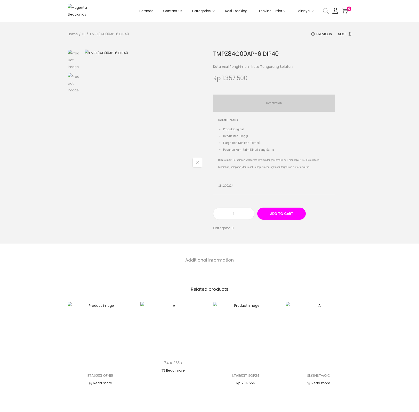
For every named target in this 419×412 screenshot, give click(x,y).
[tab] (209, 260)
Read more (102, 383)
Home (73, 34)
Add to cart (281, 213)
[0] (345, 11)
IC (83, 34)
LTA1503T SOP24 (245, 375)
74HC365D (173, 362)
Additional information (209, 260)
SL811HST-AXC (318, 375)
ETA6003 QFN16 (100, 375)
